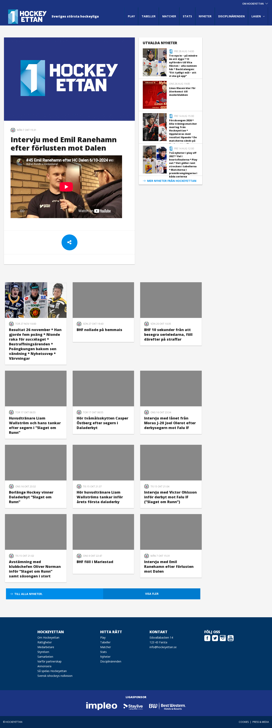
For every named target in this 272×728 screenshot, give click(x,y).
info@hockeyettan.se (163, 647)
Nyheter (205, 16)
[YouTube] (231, 637)
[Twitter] (215, 637)
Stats (187, 16)
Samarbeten (45, 656)
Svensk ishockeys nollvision (54, 676)
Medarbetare (45, 647)
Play (131, 16)
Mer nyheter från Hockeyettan (171, 181)
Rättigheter (44, 642)
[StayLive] (133, 705)
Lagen (256, 16)
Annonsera (44, 666)
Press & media (260, 722)
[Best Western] (167, 705)
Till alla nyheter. (28, 594)
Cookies (244, 722)
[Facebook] (207, 637)
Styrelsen (43, 652)
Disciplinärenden (231, 16)
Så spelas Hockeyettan (52, 671)
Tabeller (149, 16)
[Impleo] (102, 705)
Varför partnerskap (49, 661)
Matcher (169, 16)
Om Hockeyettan (48, 637)
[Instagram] (223, 637)
